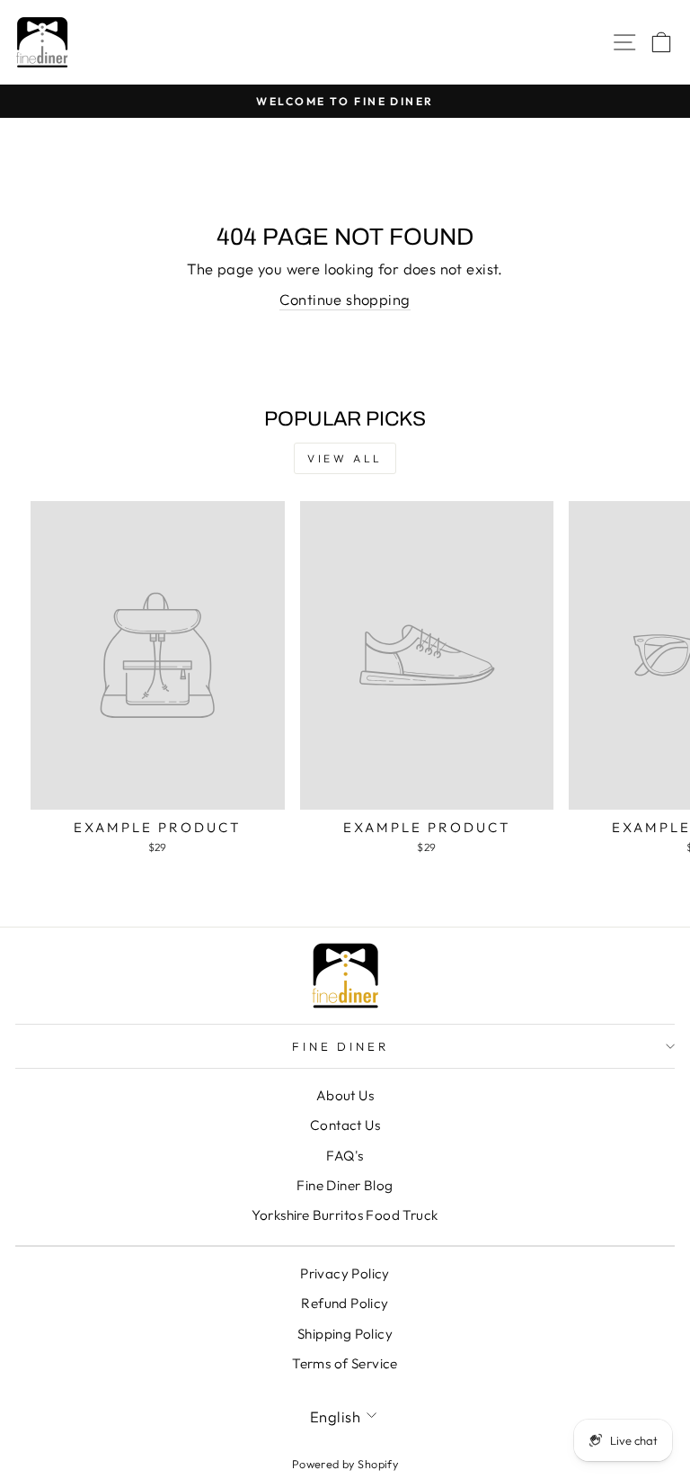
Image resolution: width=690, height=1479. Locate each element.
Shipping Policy (345, 1333)
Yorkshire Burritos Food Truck (345, 1215)
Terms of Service (345, 1363)
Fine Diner (341, 1046)
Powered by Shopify (345, 1464)
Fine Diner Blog (344, 1185)
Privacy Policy (345, 1273)
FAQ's (344, 1155)
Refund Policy (344, 1303)
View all (345, 458)
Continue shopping (344, 299)
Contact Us (345, 1125)
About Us (345, 1095)
